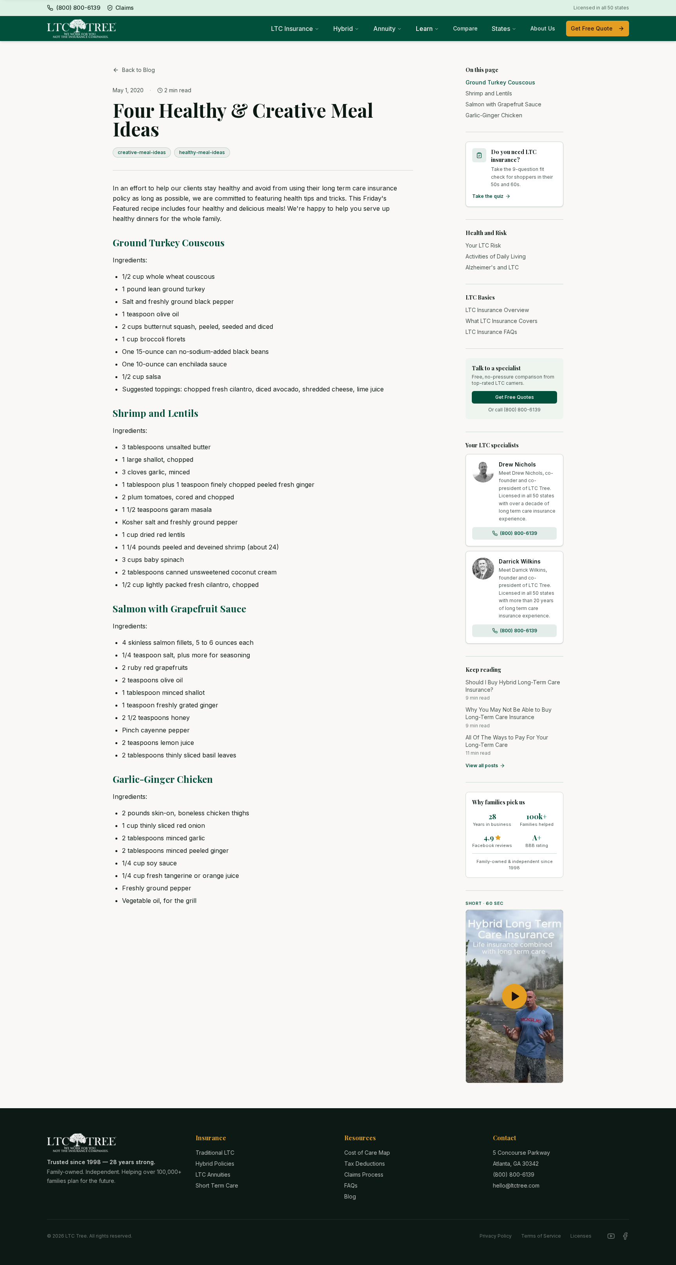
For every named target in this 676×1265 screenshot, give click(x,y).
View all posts (482, 765)
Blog (350, 1196)
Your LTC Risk (483, 245)
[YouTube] (611, 1236)
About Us (542, 28)
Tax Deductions (364, 1163)
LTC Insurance (292, 28)
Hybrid (343, 28)
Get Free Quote (592, 28)
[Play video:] (514, 996)
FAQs (351, 1185)
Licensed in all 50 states (601, 8)
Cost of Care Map (367, 1152)
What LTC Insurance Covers (502, 321)
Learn (424, 28)
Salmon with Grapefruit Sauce (179, 608)
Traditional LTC (215, 1152)
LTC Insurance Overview (497, 310)
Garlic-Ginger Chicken (163, 779)
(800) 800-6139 (518, 533)
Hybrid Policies (215, 1163)
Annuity (384, 28)
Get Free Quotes (514, 397)
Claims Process (363, 1174)
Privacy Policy (496, 1236)
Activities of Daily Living (496, 256)
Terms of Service (541, 1236)
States (501, 28)
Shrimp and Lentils (155, 413)
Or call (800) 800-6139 (514, 410)
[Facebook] (625, 1236)
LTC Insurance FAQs (491, 331)
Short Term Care (217, 1185)
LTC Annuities (213, 1174)
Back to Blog (138, 69)
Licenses (581, 1236)
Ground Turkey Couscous (169, 242)
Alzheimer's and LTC (492, 267)
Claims (124, 7)
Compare (465, 28)
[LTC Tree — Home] (81, 28)
